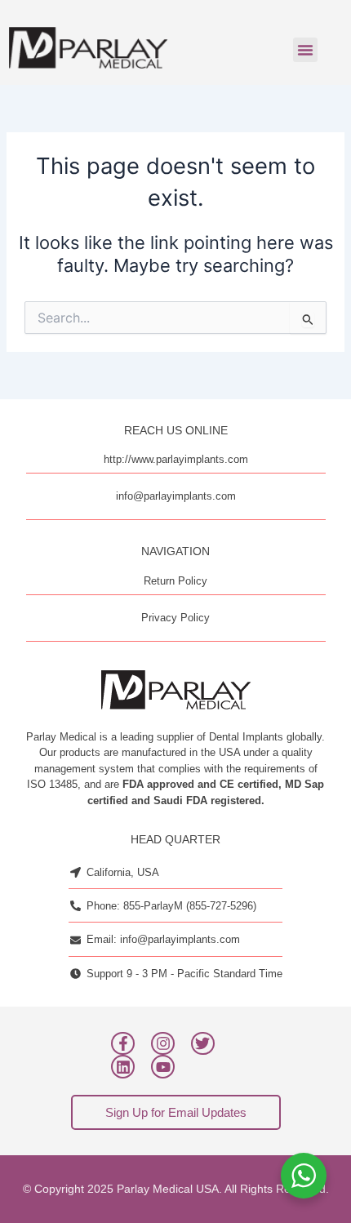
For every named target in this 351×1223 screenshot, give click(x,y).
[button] (305, 50)
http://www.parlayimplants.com (176, 459)
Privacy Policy (175, 618)
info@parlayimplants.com (176, 496)
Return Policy (175, 581)
